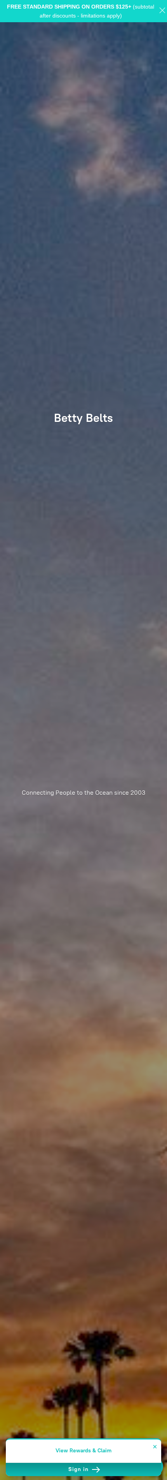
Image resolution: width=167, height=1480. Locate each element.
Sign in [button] (79, 1469)
